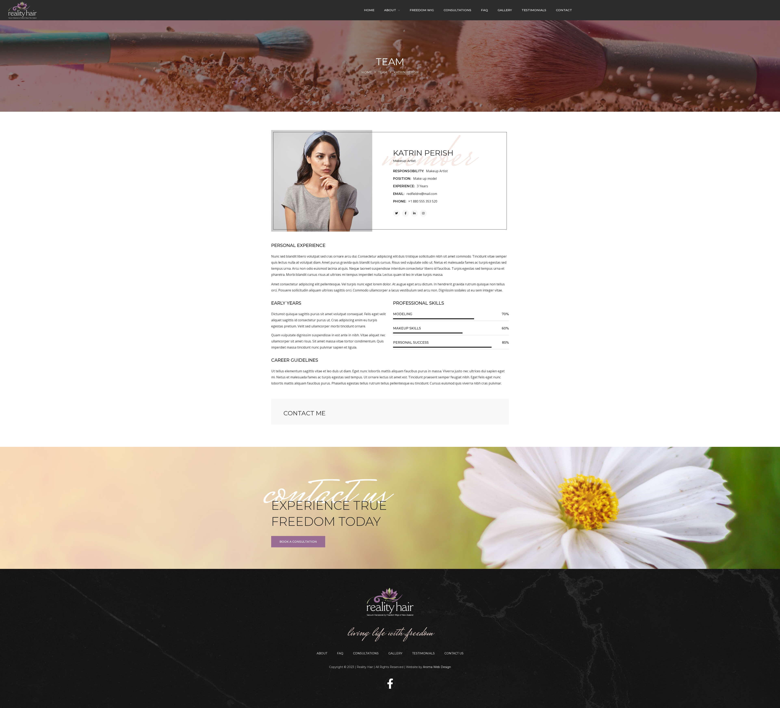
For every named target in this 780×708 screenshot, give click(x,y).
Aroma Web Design (437, 667)
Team (382, 72)
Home (367, 72)
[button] (298, 541)
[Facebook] (390, 683)
